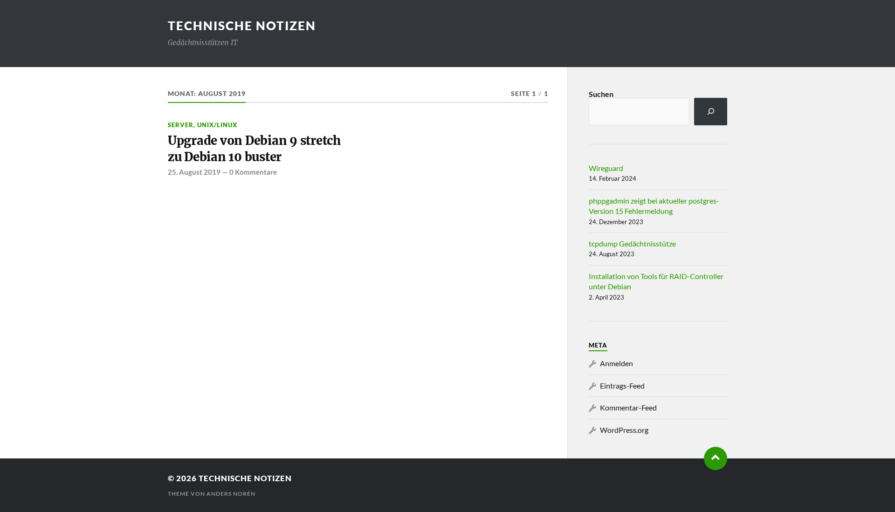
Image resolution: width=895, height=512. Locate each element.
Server (180, 125)
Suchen (601, 93)
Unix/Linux (217, 125)
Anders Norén (231, 493)
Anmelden (616, 363)
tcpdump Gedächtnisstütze (632, 243)
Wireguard (606, 168)
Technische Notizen (242, 26)
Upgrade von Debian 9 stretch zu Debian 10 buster (254, 148)
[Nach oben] (715, 458)
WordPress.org (624, 429)
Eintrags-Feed (622, 385)
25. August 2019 (194, 172)
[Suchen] (710, 111)
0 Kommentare (253, 172)
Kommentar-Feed (628, 407)
